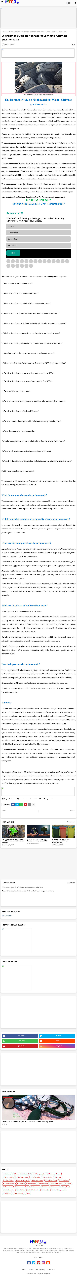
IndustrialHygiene (57, 1183)
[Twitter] (17, 804)
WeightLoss (8, 1193)
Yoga (28, 1193)
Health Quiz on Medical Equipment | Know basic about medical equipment (27, 1122)
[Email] (29, 804)
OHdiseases (36, 1187)
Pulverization (13, 233)
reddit (58, 1041)
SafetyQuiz (22, 1190)
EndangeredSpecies (54, 1174)
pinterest (21, 1046)
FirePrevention (36, 1177)
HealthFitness (65, 1180)
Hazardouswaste (38, 1180)
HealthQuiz (22, 1183)
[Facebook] (13, 804)
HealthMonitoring (9, 1183)
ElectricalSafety (28, 1174)
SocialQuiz (47, 1190)
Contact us (51, 1269)
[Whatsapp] (21, 804)
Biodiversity (8, 1174)
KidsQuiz (68, 1183)
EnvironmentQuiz (15, 799)
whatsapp (21, 1041)
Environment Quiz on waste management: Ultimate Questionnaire (61, 840)
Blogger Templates (44, 1273)
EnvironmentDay (9, 1177)
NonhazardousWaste (30, 799)
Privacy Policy (40, 1269)
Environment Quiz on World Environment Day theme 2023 (37, 840)
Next (13, 253)
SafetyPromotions (10, 1190)
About (31, 1269)
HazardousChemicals (23, 1180)
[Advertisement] (39, 864)
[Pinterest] (25, 804)
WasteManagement (13, 32)
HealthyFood (32, 1183)
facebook (21, 1036)
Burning (11, 226)
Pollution (46, 1187)
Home (3, 32)
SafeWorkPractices (34, 1190)
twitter (58, 1036)
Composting (12, 239)
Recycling (65, 1187)
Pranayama (56, 1187)
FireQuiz (58, 1177)
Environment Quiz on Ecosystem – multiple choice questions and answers (13, 840)
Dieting (17, 1174)
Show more (70, 822)
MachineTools (8, 1187)
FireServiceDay (9, 1180)
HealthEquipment (52, 1180)
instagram (58, 1046)
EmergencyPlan (40, 1174)
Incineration (12, 245)
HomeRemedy (44, 1183)
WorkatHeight (19, 1193)
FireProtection (48, 1177)
